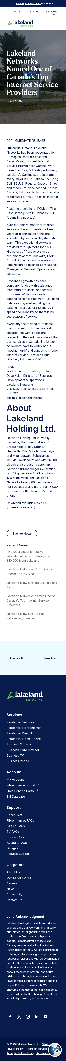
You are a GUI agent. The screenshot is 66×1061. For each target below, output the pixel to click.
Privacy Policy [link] (15, 1048)
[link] (20, 23)
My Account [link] (16, 11)
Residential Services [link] (20, 722)
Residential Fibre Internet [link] (24, 728)
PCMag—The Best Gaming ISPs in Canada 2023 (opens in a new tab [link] (31, 213)
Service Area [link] (51, 11)
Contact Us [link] (14, 900)
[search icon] (53, 15)
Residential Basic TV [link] (20, 733)
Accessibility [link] (43, 1053)
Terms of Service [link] (36, 1048)
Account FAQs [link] (17, 842)
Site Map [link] (47, 1044)
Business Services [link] (19, 744)
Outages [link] (33, 11)
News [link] (10, 889)
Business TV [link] (15, 755)
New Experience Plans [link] (28, 3)
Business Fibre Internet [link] (23, 750)
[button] (55, 24)
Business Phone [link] (18, 761)
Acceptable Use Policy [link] (20, 1053)
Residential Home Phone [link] (24, 739)
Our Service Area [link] (19, 878)
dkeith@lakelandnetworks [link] (24, 398)
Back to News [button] (22, 533)
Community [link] (14, 894)
